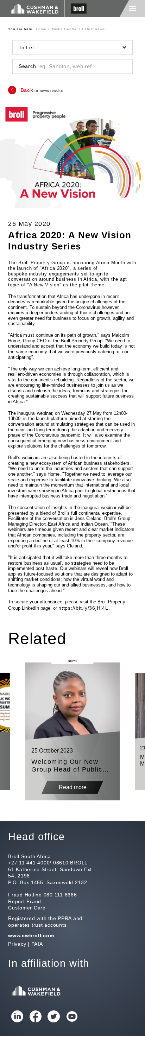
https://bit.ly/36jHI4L (83, 608)
